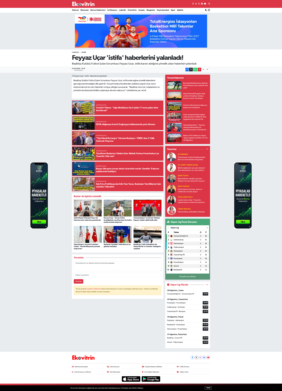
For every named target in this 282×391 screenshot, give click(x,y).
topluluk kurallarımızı (93, 289)
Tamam (208, 387)
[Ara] (209, 4)
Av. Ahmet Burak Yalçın (188, 165)
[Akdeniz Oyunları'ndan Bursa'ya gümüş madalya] (118, 234)
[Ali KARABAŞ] (171, 157)
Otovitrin (132, 10)
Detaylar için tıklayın (187, 277)
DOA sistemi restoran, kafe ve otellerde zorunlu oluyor (190, 190)
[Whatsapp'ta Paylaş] (195, 69)
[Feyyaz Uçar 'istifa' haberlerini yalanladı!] (117, 76)
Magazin (151, 10)
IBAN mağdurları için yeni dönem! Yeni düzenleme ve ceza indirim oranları (191, 169)
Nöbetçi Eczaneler (81, 367)
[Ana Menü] (208, 10)
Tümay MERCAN (184, 209)
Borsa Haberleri (98, 10)
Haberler (75, 52)
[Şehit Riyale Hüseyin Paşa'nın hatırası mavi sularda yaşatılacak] (88, 208)
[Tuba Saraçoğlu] (171, 200)
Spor (173, 10)
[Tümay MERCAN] (171, 210)
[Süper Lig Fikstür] (207, 285)
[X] (196, 357)
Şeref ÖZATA (183, 176)
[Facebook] (192, 357)
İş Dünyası (112, 10)
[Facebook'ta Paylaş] (187, 69)
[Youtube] (208, 357)
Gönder (78, 281)
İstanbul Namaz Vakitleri (153, 367)
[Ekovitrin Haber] (83, 3)
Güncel (75, 10)
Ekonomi (85, 10)
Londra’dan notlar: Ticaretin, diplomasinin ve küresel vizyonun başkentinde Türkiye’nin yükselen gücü (191, 201)
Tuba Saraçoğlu (185, 197)
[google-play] (151, 379)
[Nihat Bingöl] (171, 189)
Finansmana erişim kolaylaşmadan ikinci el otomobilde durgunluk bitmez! (191, 158)
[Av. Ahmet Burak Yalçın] (171, 168)
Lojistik (122, 10)
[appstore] (131, 379)
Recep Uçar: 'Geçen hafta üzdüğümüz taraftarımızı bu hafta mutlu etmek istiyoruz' (118, 220)
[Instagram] (200, 357)
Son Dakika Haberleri (151, 372)
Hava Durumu (114, 367)
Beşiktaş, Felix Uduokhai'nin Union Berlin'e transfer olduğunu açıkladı (147, 246)
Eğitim (180, 10)
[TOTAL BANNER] (141, 31)
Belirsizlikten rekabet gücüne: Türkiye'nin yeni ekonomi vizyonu (191, 180)
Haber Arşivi (184, 372)
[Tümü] (207, 149)
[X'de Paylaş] (191, 69)
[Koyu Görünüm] (206, 10)
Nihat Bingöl (184, 186)
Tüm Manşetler (114, 372)
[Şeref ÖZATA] (171, 178)
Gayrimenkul (163, 10)
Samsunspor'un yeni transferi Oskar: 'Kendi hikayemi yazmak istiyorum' (87, 246)
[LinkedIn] (204, 357)
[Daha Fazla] (199, 69)
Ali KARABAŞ (183, 154)
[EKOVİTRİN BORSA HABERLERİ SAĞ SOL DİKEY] (39, 195)
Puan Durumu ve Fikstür (82, 372)
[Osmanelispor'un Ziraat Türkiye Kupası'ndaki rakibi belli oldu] (147, 208)
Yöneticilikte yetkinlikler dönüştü (191, 212)
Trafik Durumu (184, 367)
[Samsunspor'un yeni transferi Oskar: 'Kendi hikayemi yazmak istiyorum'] (88, 234)
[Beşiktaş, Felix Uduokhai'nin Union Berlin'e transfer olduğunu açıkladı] (147, 234)
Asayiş (141, 10)
